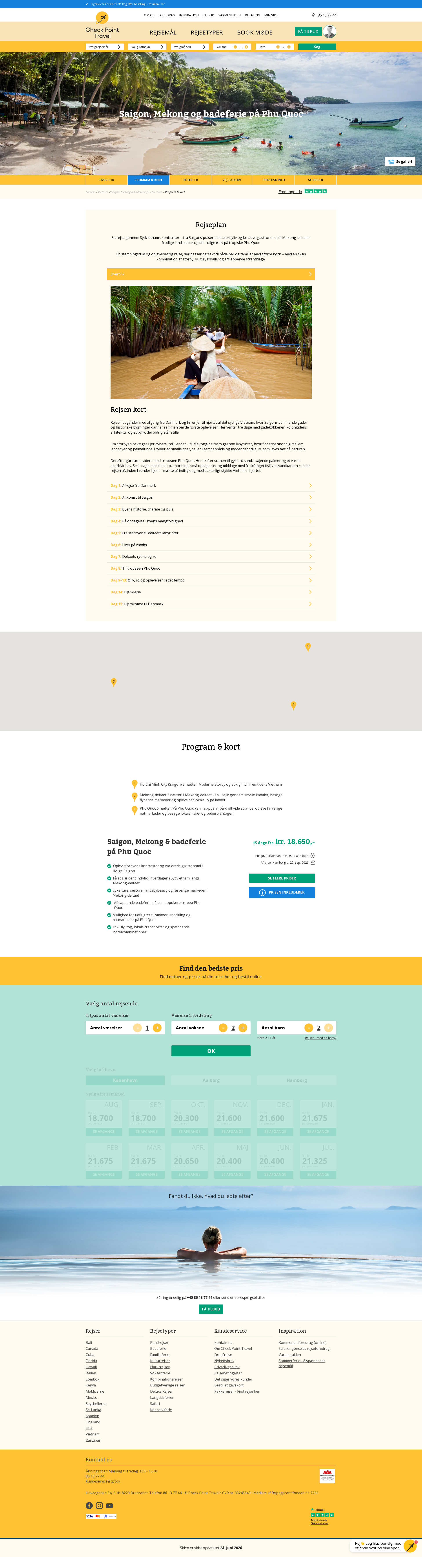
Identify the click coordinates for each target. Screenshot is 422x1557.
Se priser (315, 180)
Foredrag (166, 15)
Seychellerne (96, 1403)
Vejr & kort (232, 180)
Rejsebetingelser (228, 1373)
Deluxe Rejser (161, 1391)
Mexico (91, 1397)
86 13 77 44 (327, 15)
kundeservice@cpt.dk (103, 1481)
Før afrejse (223, 1354)
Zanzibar (93, 1440)
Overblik (106, 180)
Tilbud (208, 15)
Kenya (91, 1385)
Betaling (252, 15)
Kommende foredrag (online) (302, 1342)
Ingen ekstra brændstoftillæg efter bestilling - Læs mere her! (128, 4)
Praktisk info (274, 180)
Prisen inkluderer (286, 892)
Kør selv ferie (161, 1409)
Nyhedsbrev (224, 1360)
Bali (89, 1342)
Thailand (93, 1422)
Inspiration (189, 15)
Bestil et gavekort (229, 1385)
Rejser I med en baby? (320, 1038)
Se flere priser (282, 878)
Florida (91, 1360)
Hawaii (91, 1366)
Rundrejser (159, 1342)
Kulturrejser (160, 1360)
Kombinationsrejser (166, 1379)
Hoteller (190, 180)
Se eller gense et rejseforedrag (304, 1348)
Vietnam (92, 1434)
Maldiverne (95, 1391)
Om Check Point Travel (233, 1348)
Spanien (92, 1415)
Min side (271, 15)
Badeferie (158, 1348)
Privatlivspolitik (227, 1366)
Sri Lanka (93, 1409)
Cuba (90, 1354)
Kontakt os (223, 1342)
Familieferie (159, 1354)
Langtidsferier (162, 1397)
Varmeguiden (229, 15)
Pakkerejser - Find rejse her (237, 1391)
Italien (91, 1373)
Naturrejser (160, 1366)
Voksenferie (160, 1373)
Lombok (92, 1379)
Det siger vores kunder (233, 1379)
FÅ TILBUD (211, 1309)
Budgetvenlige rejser (167, 1385)
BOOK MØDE (255, 32)
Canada (92, 1348)
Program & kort (148, 180)
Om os (149, 15)
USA (89, 1428)
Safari (155, 1403)
